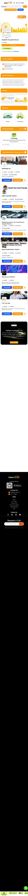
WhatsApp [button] (7, 48)
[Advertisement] (14, 409)
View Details (7, 180)
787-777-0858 (20, 3)
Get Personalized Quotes (10, 9)
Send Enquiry (13, 45)
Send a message (14, 342)
